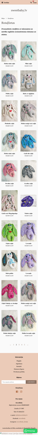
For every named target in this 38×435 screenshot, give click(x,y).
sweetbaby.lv (19, 10)
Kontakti (19, 366)
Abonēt (31, 382)
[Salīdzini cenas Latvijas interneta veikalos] (16, 433)
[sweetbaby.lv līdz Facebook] (17, 392)
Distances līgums (19, 369)
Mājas (3, 18)
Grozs (35, 2)
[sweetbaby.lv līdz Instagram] (21, 392)
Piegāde (19, 361)
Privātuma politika (19, 372)
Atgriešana (19, 364)
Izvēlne (6, 2)
